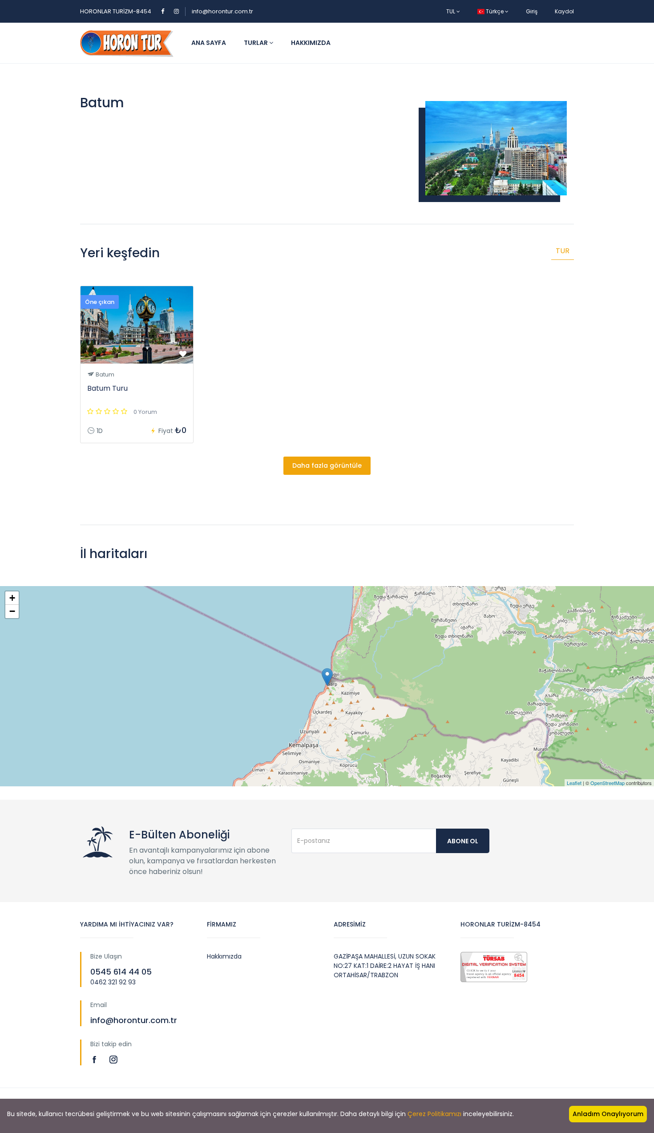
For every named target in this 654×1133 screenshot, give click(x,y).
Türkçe (494, 11)
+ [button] (12, 597)
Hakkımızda (311, 42)
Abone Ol (462, 841)
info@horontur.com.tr (222, 11)
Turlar (256, 42)
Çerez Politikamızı (434, 1113)
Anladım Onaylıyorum (608, 1113)
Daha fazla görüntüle (327, 465)
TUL (451, 11)
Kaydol (564, 11)
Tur (562, 251)
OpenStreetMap (607, 782)
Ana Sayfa (208, 42)
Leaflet (574, 782)
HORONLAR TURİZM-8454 (115, 11)
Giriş (531, 11)
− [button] (12, 611)
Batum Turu (107, 388)
